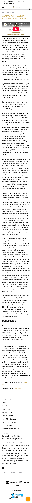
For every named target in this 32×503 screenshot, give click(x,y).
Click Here (17, 389)
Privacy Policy (7, 412)
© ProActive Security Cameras (10, 480)
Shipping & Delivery (9, 422)
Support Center (7, 415)
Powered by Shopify (24, 480)
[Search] (29, 8)
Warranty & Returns (9, 425)
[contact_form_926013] (28, 499)
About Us (5, 406)
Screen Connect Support (10, 429)
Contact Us (6, 409)
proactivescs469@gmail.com (12, 438)
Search (4, 402)
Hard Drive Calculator (9, 419)
